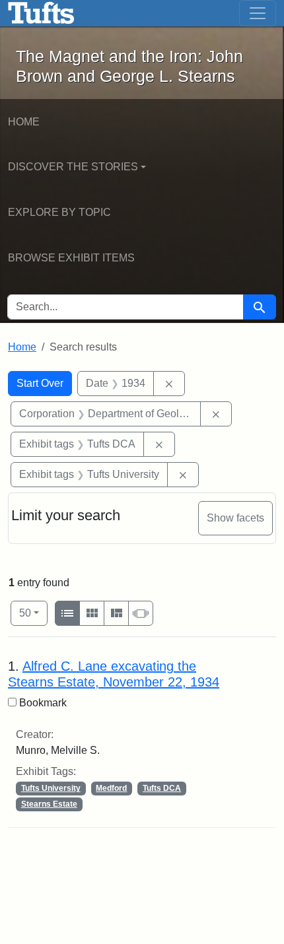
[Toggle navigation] (257, 13)
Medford (111, 788)
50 (33, 613)
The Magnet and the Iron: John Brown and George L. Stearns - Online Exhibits (41, 13)
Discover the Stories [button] (73, 166)
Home (24, 121)
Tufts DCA (162, 788)
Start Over (40, 383)
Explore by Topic (59, 212)
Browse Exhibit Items (71, 257)
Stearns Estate (49, 804)
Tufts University (51, 788)
